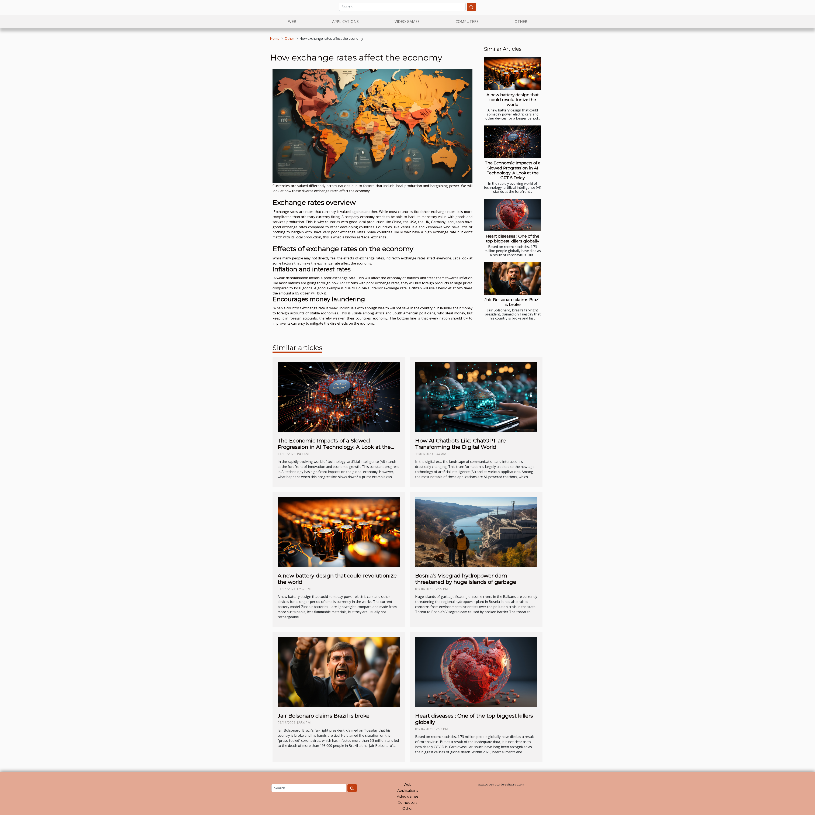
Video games (407, 21)
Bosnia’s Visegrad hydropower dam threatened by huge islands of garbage (465, 578)
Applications (345, 21)
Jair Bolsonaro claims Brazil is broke (513, 302)
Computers (467, 21)
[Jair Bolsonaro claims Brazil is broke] (512, 278)
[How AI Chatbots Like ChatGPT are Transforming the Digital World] (476, 396)
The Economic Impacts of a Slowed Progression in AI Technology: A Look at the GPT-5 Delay (513, 170)
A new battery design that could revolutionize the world (512, 99)
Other (520, 21)
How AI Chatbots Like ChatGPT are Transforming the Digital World (460, 443)
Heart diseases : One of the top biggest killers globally (512, 239)
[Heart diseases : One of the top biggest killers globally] (512, 215)
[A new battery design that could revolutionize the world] (512, 73)
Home (275, 38)
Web (292, 21)
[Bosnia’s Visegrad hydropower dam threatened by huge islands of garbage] (476, 531)
